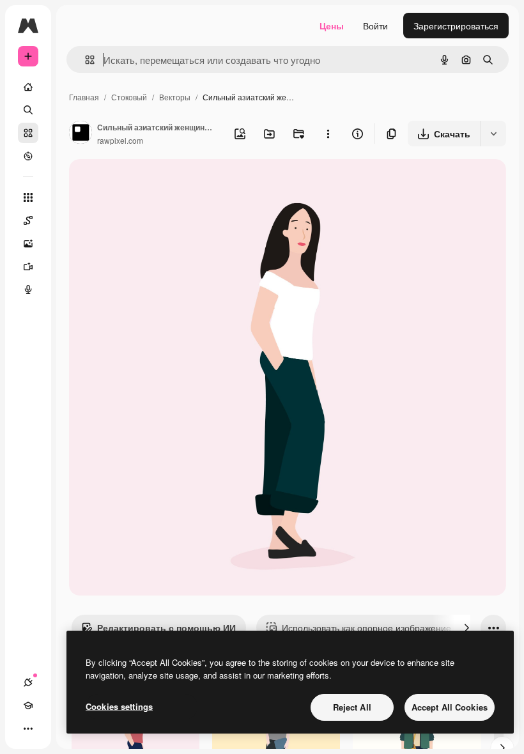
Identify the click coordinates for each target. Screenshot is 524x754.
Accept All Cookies (450, 707)
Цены (332, 25)
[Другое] (28, 728)
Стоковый (129, 96)
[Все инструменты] (28, 197)
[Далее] (466, 627)
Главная (84, 96)
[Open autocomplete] (84, 60)
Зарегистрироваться (455, 25)
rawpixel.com (120, 140)
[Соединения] (28, 682)
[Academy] (28, 705)
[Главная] (28, 87)
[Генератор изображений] (28, 243)
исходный (154, 183)
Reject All (352, 707)
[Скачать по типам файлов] (493, 133)
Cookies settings (119, 706)
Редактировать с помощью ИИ (166, 627)
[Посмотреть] (28, 156)
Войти (375, 25)
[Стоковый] (28, 133)
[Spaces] (28, 220)
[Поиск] (28, 110)
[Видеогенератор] (28, 266)
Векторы (174, 96)
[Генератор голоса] (28, 289)
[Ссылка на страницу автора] (80, 133)
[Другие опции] (328, 133)
